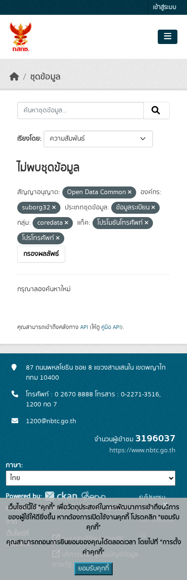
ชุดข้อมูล (45, 77)
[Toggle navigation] (167, 37)
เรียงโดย (28, 138)
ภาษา (13, 465)
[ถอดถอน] (129, 193)
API (84, 327)
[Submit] (156, 110)
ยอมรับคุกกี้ (93, 568)
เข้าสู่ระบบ (164, 7)
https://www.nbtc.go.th (142, 450)
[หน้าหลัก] (14, 77)
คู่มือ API (111, 327)
